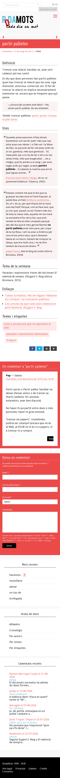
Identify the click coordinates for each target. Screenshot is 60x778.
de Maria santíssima (37, 200)
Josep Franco (13, 251)
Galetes (32, 768)
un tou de (15, 592)
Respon (51, 438)
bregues (11, 340)
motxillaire (15, 580)
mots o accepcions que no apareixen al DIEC (27, 325)
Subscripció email (48, 9)
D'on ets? (6, 497)
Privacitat (20, 768)
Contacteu (7, 771)
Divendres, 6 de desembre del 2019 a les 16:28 (29, 379)
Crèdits (43, 768)
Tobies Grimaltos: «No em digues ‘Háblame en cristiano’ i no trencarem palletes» (31, 297)
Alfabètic (14, 624)
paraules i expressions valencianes (27, 334)
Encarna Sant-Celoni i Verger (21, 177)
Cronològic (15, 630)
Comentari (7, 509)
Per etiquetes (17, 648)
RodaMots (7, 763)
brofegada (15, 598)
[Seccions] (55, 15)
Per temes (15, 642)
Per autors (15, 636)
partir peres (39, 115)
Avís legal (7, 768)
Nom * (5, 472)
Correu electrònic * (11, 484)
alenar (13, 586)
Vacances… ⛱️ (17, 574)
